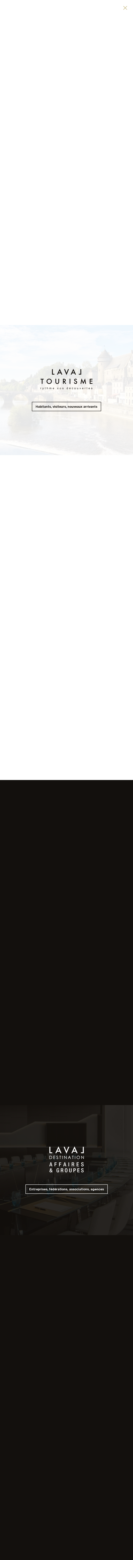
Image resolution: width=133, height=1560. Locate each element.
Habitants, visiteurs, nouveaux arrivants (66, 406)
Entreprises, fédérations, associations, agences (66, 1189)
